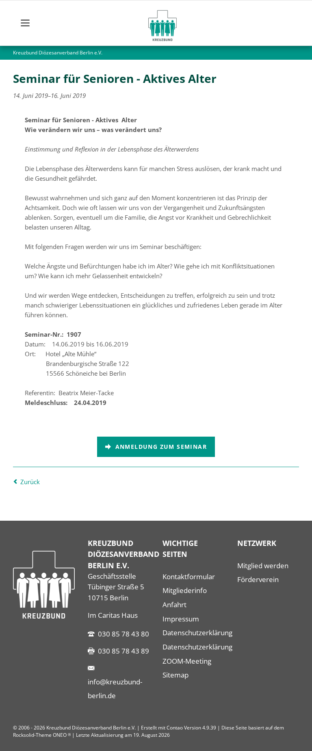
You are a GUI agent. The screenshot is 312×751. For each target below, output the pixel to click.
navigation (25, 23)
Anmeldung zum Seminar (160, 446)
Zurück (30, 482)
